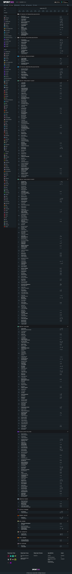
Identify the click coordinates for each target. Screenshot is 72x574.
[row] (43, 14)
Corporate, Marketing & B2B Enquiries (24, 558)
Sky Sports (35, 555)
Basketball (18, 5)
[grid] (43, 280)
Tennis (12, 5)
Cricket (36, 5)
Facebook (62, 555)
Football (6, 5)
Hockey (23, 5)
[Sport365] (8, 2)
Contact (49, 555)
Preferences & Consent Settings (51, 562)
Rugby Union (30, 5)
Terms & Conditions (51, 557)
